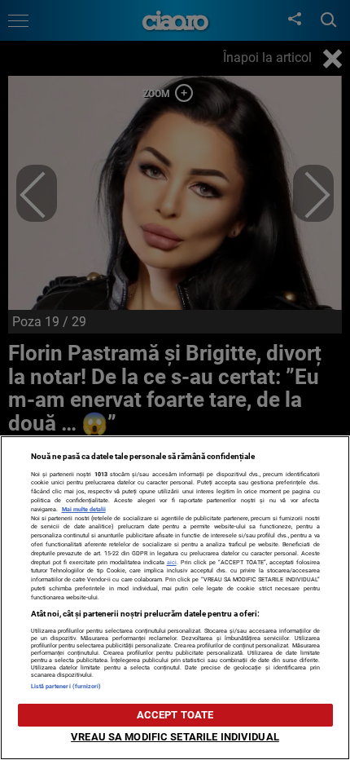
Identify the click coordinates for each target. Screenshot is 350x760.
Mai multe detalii (84, 509)
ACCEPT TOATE (175, 715)
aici (172, 562)
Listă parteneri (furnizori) (66, 686)
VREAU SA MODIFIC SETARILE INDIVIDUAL (175, 737)
